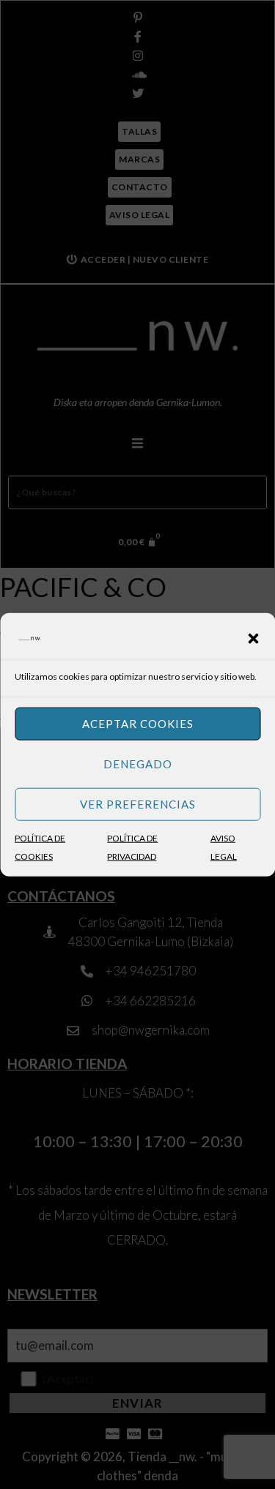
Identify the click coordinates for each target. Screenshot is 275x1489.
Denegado (137, 763)
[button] (253, 638)
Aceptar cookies (138, 723)
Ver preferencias (138, 804)
